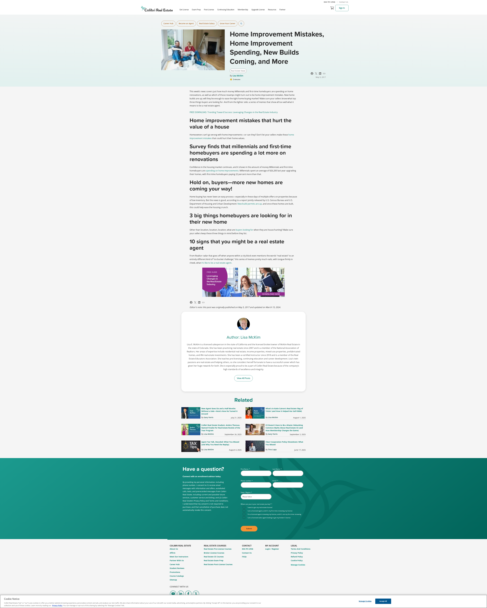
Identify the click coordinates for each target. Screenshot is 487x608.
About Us (174, 549)
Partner (282, 9)
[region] (243, 601)
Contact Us (343, 2)
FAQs (244, 556)
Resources (272, 9)
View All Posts (243, 378)
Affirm (172, 553)
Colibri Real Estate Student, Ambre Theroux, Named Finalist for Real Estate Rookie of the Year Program (220, 428)
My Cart (332, 8)
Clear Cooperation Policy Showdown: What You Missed (284, 443)
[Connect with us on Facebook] (188, 594)
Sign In (342, 8)
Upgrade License (258, 9)
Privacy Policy (297, 553)
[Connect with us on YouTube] (173, 594)
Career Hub (168, 23)
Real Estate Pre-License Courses (217, 549)
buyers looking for (244, 229)
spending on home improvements (222, 170)
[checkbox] (273, 512)
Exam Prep (196, 9)
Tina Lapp (272, 449)
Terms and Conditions (300, 549)
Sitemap (173, 580)
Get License (184, 9)
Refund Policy (297, 556)
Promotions (175, 572)
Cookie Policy (297, 560)
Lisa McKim (238, 75)
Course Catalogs (177, 576)
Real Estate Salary (207, 23)
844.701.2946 (247, 549)
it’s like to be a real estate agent (216, 262)
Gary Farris (208, 417)
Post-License (209, 9)
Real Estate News (238, 71)
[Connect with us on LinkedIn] (181, 594)
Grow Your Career (227, 23)
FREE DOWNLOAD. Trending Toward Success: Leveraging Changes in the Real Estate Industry (234, 112)
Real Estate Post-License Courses (218, 564)
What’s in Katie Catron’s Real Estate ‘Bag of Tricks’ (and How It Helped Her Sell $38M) (284, 409)
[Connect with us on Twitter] (196, 594)
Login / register (272, 549)
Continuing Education (225, 9)
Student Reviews (177, 568)
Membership (243, 9)
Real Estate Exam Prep (213, 560)
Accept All (383, 601)
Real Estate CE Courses (214, 556)
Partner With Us (177, 560)
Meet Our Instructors (179, 556)
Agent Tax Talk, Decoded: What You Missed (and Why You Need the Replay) (220, 443)
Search (241, 23)
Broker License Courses (214, 553)
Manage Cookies (298, 565)
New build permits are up (250, 203)
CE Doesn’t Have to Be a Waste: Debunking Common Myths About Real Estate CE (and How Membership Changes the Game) (284, 428)
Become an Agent (186, 23)
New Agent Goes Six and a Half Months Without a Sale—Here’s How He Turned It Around (219, 411)
